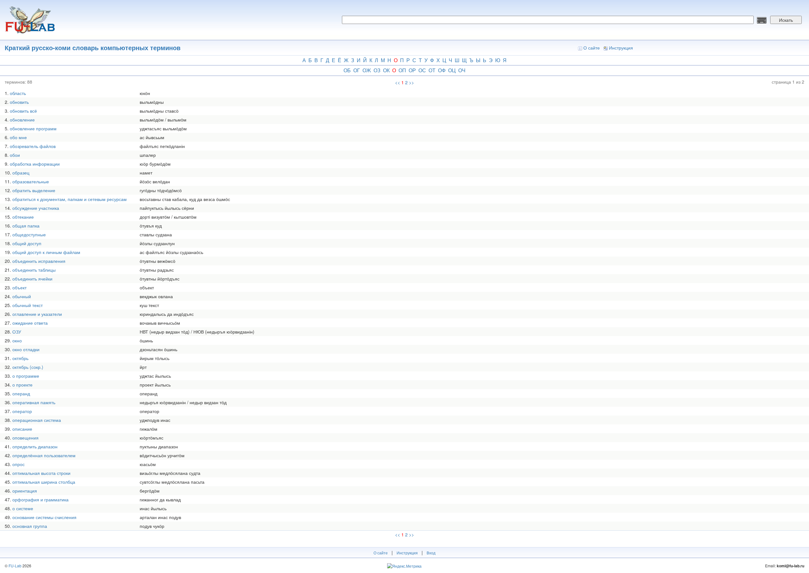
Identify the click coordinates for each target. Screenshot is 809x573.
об (347, 70)
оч (461, 70)
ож (366, 70)
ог (356, 70)
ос (422, 70)
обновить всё (23, 111)
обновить (19, 102)
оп (402, 70)
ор (412, 70)
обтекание (23, 217)
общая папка (26, 225)
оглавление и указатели (37, 314)
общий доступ (26, 243)
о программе (25, 376)
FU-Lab (15, 565)
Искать (786, 20)
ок (386, 70)
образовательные (30, 181)
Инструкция (621, 47)
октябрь (20, 358)
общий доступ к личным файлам (46, 252)
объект (19, 287)
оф (442, 70)
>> (411, 82)
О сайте (591, 47)
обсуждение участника (35, 208)
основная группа (29, 526)
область (18, 93)
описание (22, 429)
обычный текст (27, 305)
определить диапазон (35, 446)
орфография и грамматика (40, 499)
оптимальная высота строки (41, 473)
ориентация (24, 490)
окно (17, 340)
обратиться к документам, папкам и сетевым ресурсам (69, 199)
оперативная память (33, 402)
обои (15, 155)
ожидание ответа (30, 323)
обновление (22, 119)
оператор (22, 411)
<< (397, 82)
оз (377, 70)
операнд (21, 393)
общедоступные (29, 234)
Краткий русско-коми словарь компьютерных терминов (92, 47)
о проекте (22, 384)
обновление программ (33, 128)
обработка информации (35, 164)
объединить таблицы (34, 270)
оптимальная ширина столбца (43, 482)
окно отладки (26, 349)
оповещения (25, 437)
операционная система (36, 420)
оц (452, 70)
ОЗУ (16, 331)
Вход (431, 552)
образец (20, 172)
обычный (21, 296)
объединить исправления (38, 261)
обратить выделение (33, 190)
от (432, 70)
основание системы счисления (44, 517)
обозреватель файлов (33, 146)
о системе (22, 508)
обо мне (18, 137)
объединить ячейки (32, 278)
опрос (18, 464)
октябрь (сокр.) (27, 367)
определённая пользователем (44, 455)
